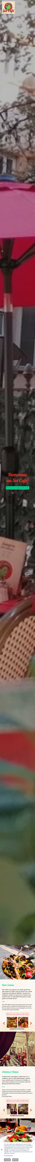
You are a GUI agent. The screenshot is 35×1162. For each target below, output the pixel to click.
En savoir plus (8, 1155)
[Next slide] (30, 1023)
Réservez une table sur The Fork (17, 488)
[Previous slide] (4, 1023)
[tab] (14, 1029)
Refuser (15, 1159)
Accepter (7, 1159)
